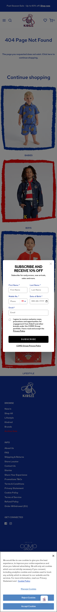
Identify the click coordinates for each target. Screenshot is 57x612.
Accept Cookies (28, 606)
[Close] (50, 263)
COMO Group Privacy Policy (28, 346)
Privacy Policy (19, 331)
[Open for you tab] (44, 599)
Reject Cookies (28, 597)
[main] (28, 582)
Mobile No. (13, 296)
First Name (13, 285)
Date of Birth (35, 296)
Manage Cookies (28, 589)
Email (11, 308)
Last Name (34, 285)
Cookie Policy (24, 581)
